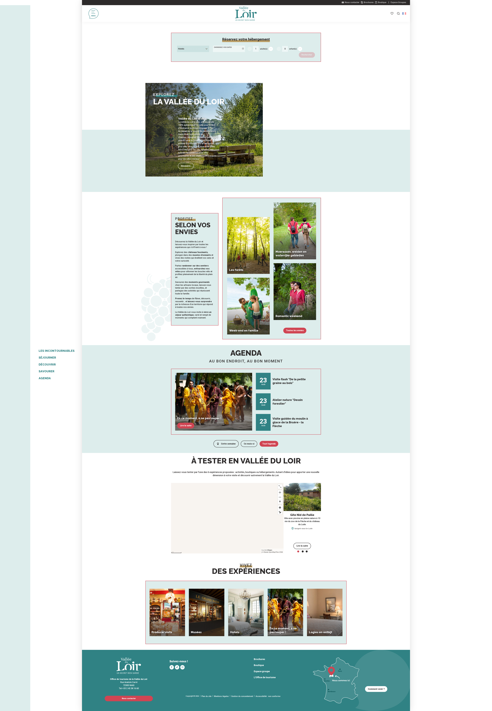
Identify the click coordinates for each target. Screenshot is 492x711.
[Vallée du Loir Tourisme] (246, 13)
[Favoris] (392, 13)
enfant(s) (293, 49)
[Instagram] (182, 667)
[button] (398, 13)
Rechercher (306, 55)
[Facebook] (172, 667)
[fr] (404, 13)
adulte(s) (264, 49)
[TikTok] (177, 667)
